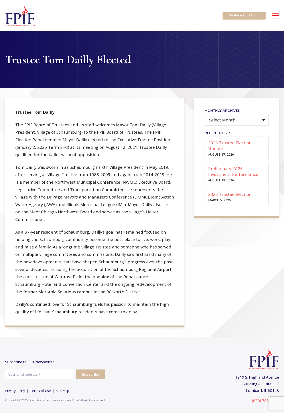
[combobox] (237, 120)
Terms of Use (40, 390)
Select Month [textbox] (222, 120)
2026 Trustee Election (230, 194)
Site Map (62, 390)
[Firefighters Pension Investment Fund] (20, 15)
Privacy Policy (15, 390)
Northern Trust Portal (244, 15)
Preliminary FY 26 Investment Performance (233, 171)
